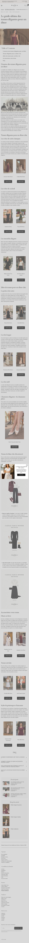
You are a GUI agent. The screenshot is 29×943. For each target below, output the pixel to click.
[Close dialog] (27, 465)
